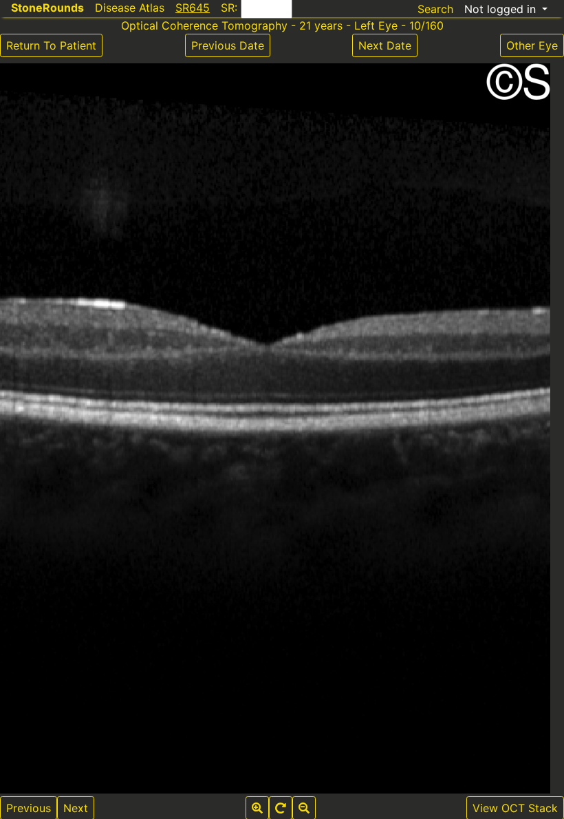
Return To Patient (51, 45)
